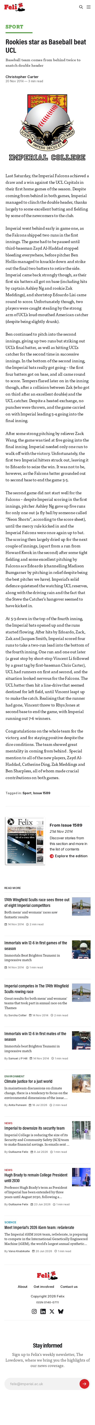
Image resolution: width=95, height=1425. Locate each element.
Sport (14, 27)
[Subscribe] (84, 1384)
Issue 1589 (41, 793)
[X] (52, 1311)
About (22, 1287)
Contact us (69, 1287)
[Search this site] (81, 7)
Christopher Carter (22, 77)
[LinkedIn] (43, 1311)
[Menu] (88, 7)
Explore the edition (71, 856)
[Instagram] (34, 1311)
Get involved (44, 1287)
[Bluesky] (60, 1311)
